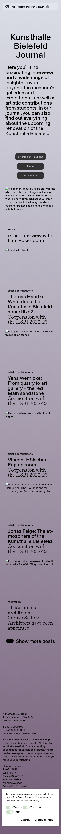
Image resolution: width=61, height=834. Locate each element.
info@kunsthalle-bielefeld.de (20, 733)
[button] (47, 6)
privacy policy (32, 800)
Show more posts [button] (35, 641)
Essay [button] (30, 166)
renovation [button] (30, 175)
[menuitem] (52, 828)
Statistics (17, 811)
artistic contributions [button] (30, 156)
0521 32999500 (14, 726)
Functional (36, 807)
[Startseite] (7, 6)
